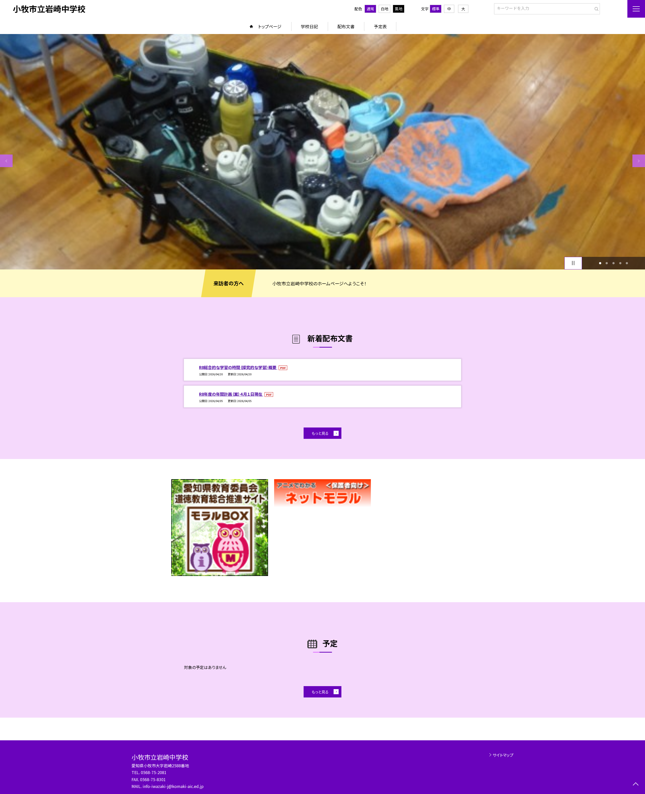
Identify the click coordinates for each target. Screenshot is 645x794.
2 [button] (607, 263)
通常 (370, 8)
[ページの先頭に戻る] (635, 784)
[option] (322, 151)
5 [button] (627, 263)
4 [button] (620, 263)
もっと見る (320, 433)
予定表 (380, 26)
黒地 (398, 8)
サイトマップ (503, 755)
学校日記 (309, 26)
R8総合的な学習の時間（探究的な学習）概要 (238, 367)
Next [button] (638, 161)
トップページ (269, 26)
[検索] (595, 7)
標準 (435, 8)
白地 (384, 8)
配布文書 (345, 26)
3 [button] (613, 263)
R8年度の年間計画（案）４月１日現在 (231, 394)
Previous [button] (6, 161)
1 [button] (600, 263)
